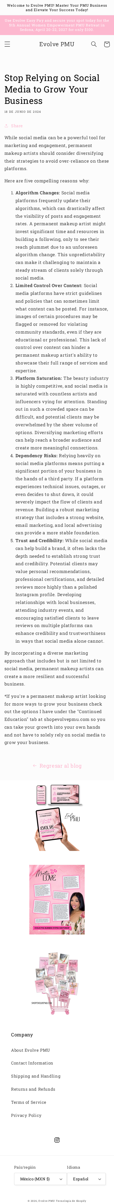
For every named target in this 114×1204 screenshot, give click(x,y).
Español (80, 1178)
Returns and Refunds (33, 1089)
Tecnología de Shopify (71, 1200)
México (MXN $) (35, 1178)
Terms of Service (28, 1102)
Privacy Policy (26, 1115)
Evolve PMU (46, 1200)
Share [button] (17, 125)
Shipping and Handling (35, 1076)
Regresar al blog (61, 765)
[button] (7, 44)
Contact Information (32, 1063)
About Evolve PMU (30, 1050)
